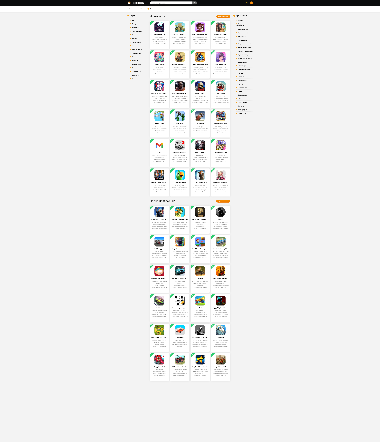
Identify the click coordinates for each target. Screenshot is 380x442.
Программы (154, 9)
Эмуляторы (242, 113)
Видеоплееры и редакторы (242, 24)
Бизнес (240, 20)
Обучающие (242, 66)
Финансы (241, 106)
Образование (242, 62)
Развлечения (242, 87)
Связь (240, 91)
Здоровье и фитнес (245, 33)
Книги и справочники (245, 51)
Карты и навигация (244, 47)
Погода (240, 73)
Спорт (240, 98)
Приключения (137, 57)
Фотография (242, 109)
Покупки (241, 77)
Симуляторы (136, 64)
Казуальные (136, 42)
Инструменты (242, 40)
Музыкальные (137, 49)
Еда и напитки (243, 29)
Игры (142, 9)
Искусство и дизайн (245, 44)
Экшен (134, 79)
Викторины (136, 27)
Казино (134, 38)
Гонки (134, 35)
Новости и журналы (245, 58)
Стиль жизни (242, 102)
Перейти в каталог (223, 16)
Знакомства (242, 36)
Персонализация (244, 69)
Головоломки (137, 31)
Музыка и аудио (243, 55)
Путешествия (242, 80)
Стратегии (135, 75)
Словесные (136, 68)
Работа (240, 84)
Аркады (135, 24)
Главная (132, 9)
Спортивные (136, 71)
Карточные (136, 46)
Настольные (136, 53)
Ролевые (135, 60)
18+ (133, 20)
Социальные (242, 95)
